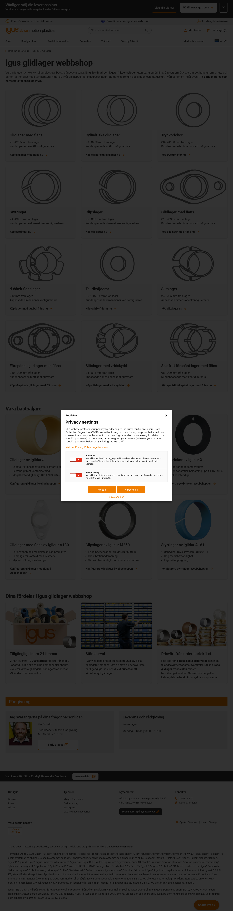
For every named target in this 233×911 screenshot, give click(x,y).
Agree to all (131, 489)
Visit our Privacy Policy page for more (87, 447)
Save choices (116, 497)
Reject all (102, 489)
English (70, 415)
